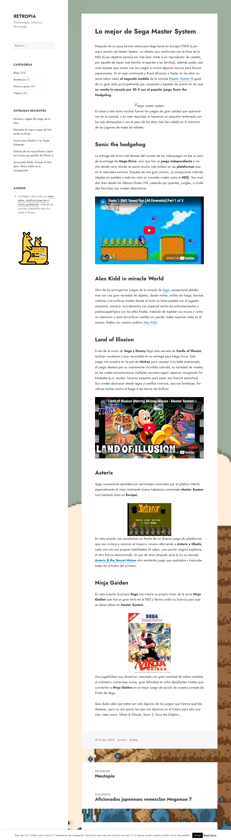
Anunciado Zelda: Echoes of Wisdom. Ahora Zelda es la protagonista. (33, 166)
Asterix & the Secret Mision (115, 560)
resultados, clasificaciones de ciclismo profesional (36, 200)
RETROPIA (25, 16)
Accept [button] (197, 835)
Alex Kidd (150, 322)
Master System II (181, 78)
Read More (210, 835)
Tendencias (20, 79)
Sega (166, 290)
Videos (17, 93)
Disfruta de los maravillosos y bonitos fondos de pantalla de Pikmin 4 (33, 153)
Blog (16, 73)
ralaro (123, 740)
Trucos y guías (21, 86)
